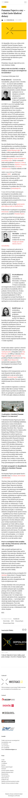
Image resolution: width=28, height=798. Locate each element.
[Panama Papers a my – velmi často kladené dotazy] (14, 30)
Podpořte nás (5, 779)
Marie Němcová (12, 360)
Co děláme (4, 763)
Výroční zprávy (5, 776)
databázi (4, 575)
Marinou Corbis (20, 162)
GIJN (9, 174)
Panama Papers (19, 214)
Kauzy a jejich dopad (6, 767)
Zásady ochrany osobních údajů (9, 783)
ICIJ (13, 621)
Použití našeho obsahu (7, 770)
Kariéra (3, 765)
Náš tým (3, 761)
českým (14, 476)
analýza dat (16, 618)
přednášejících (16, 188)
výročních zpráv (12, 377)
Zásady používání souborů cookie (10, 781)
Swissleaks (5, 212)
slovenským (21, 476)
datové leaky (7, 621)
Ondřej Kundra (6, 352)
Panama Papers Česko (9, 623)
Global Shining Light (13, 150)
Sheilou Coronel (20, 164)
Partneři (3, 768)
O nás (2, 759)
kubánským (6, 478)
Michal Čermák (16, 356)
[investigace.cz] (5, 2)
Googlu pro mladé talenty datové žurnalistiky (12, 244)
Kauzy (3, 7)
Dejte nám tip (5, 777)
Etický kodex (4, 774)
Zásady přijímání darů (7, 772)
